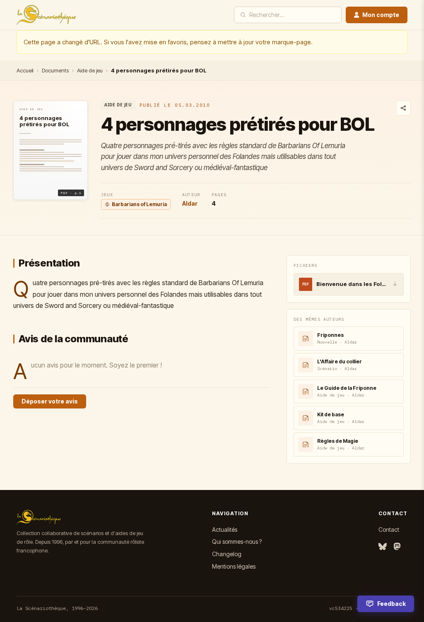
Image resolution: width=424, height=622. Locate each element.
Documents (55, 70)
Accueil (25, 70)
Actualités (224, 529)
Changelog (226, 553)
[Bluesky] (382, 546)
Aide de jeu (90, 70)
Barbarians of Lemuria (139, 204)
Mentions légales (233, 566)
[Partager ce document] (403, 108)
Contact (388, 529)
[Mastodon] (397, 546)
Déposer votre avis (50, 401)
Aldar (190, 203)
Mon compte (380, 14)
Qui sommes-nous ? (237, 541)
